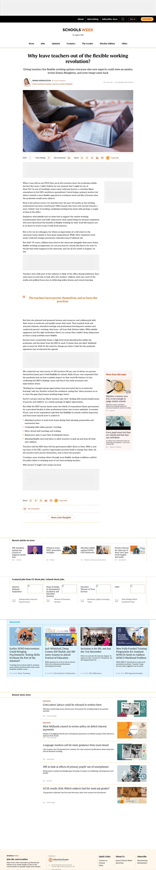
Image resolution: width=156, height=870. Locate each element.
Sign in (132, 19)
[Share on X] (92, 158)
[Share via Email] (102, 158)
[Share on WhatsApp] (82, 158)
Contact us (103, 861)
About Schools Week (124, 861)
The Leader (87, 43)
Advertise (120, 863)
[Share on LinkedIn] (97, 158)
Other (124, 43)
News (31, 43)
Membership (142, 861)
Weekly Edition (107, 43)
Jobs (43, 43)
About (81, 19)
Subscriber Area (109, 19)
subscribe (147, 19)
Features (71, 43)
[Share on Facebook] (87, 158)
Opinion (56, 43)
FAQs (101, 865)
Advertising (92, 19)
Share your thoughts (61, 517)
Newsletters (142, 863)
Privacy (102, 863)
